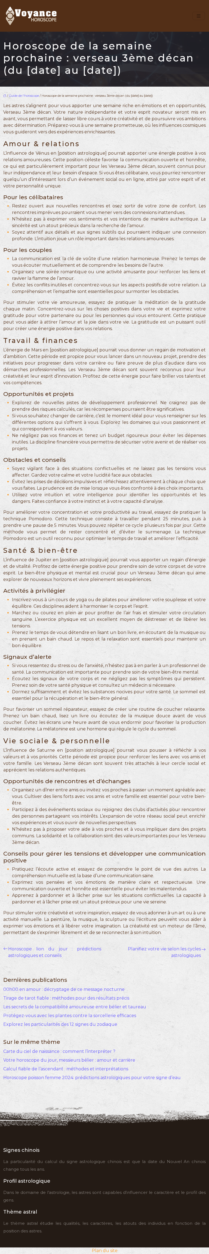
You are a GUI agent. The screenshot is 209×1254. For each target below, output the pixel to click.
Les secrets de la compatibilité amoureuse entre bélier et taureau (74, 1006)
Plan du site (105, 1250)
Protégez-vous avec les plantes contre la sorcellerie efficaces (69, 1015)
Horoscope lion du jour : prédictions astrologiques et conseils (54, 952)
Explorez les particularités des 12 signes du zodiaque (60, 1024)
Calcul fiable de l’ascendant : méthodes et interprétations (65, 1068)
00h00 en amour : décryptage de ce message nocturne (64, 989)
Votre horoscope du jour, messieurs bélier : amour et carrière (69, 1060)
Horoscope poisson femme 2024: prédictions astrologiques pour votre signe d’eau (92, 1077)
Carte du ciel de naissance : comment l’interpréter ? (59, 1051)
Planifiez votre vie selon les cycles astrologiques (164, 952)
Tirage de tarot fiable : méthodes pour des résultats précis (66, 998)
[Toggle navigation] (198, 16)
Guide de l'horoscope (24, 96)
